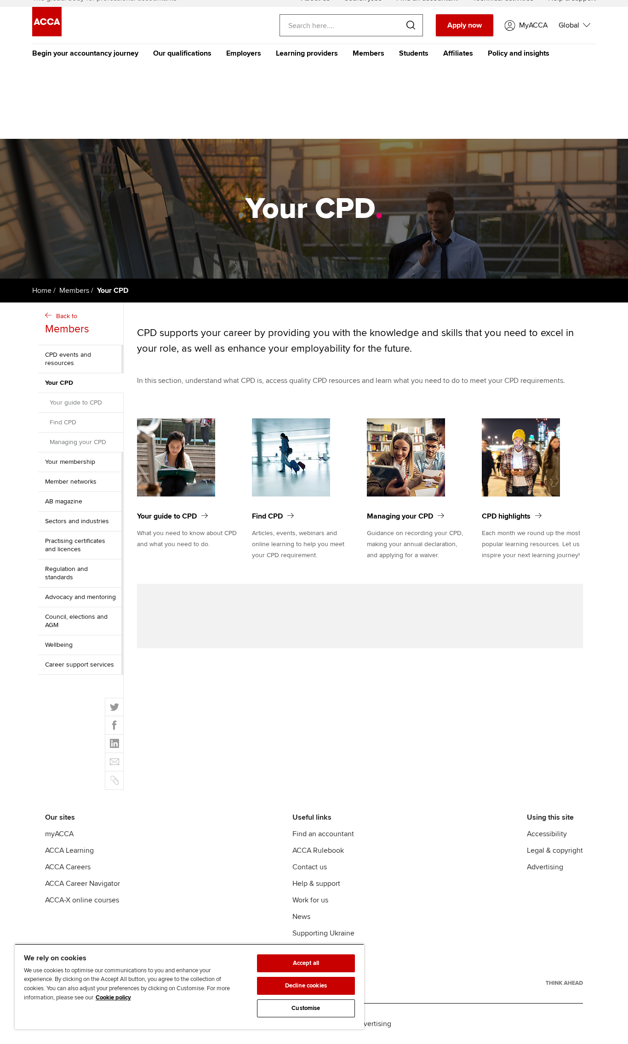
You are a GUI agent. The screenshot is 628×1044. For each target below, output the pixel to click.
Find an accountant (323, 834)
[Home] (47, 34)
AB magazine (63, 501)
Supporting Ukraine (323, 933)
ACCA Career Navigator (82, 883)
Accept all (306, 963)
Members (368, 53)
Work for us (310, 900)
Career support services (79, 664)
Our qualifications (182, 53)
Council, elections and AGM (76, 621)
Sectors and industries (77, 521)
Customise (305, 1008)
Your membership (70, 462)
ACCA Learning (69, 850)
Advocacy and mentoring (80, 597)
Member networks (71, 481)
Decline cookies (306, 985)
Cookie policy (113, 997)
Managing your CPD (78, 442)
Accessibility (547, 834)
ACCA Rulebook (318, 850)
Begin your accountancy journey (85, 53)
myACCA (59, 834)
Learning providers (307, 53)
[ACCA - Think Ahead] (564, 982)
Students (413, 53)
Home (41, 290)
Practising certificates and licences (75, 545)
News (301, 916)
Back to (67, 324)
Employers (243, 53)
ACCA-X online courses (82, 900)
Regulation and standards (66, 573)
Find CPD (63, 422)
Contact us (309, 867)
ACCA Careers (68, 867)
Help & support (316, 883)
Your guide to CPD (76, 402)
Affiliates (458, 53)
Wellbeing (59, 645)
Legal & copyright (555, 850)
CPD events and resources (68, 359)
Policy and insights (518, 53)
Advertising (545, 867)
